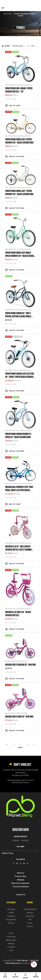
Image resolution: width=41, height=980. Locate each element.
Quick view (35, 105)
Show (29, 46)
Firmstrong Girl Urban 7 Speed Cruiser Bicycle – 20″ (18, 90)
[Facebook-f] (14, 863)
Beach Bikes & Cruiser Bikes (14, 85)
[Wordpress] (27, 863)
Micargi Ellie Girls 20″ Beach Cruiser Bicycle (18, 613)
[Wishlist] (36, 974)
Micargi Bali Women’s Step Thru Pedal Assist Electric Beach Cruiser (19, 490)
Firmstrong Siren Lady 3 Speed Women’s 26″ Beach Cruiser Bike (19, 141)
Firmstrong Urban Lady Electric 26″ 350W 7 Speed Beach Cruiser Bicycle (19, 377)
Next (20, 747)
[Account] (15, 974)
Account (15, 977)
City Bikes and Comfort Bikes (22, 483)
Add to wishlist (28, 105)
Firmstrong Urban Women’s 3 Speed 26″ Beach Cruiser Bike (18, 435)
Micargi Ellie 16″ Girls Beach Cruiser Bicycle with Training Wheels (18, 549)
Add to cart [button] (15, 106)
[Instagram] (20, 863)
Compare (31, 105)
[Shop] (5, 974)
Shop (5, 977)
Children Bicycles (21, 661)
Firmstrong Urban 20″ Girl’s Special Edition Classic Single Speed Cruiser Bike (18, 316)
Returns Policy (7, 853)
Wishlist (35, 977)
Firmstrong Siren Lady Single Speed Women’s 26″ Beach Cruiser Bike (20, 256)
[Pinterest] (24, 863)
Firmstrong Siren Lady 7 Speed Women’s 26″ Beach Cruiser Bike (19, 192)
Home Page (7, 14)
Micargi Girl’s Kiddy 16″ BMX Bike (19, 716)
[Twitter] (17, 863)
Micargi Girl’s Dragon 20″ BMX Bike (20, 664)
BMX (13, 661)
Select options (16, 157)
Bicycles (28, 85)
